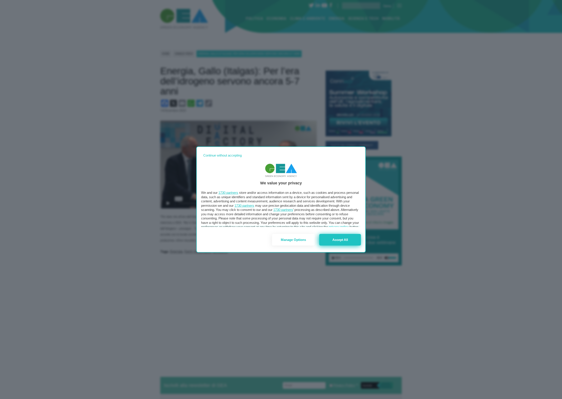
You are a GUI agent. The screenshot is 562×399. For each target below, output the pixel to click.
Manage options (293, 240)
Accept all (340, 240)
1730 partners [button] (228, 192)
